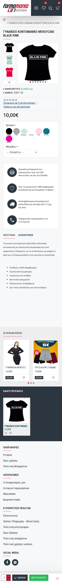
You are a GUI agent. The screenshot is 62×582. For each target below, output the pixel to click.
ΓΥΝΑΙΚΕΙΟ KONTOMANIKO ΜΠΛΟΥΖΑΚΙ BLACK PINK (16, 426)
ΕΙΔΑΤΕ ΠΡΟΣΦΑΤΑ (13, 391)
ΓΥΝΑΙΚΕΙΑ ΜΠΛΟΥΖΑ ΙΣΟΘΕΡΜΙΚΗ (16, 367)
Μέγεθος (11, 146)
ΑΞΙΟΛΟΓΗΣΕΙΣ (25, 235)
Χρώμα (10, 125)
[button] (30, 82)
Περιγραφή (9, 235)
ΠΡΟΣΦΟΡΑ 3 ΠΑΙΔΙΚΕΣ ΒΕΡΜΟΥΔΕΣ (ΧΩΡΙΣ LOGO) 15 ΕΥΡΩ (46, 367)
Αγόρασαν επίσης (12, 333)
